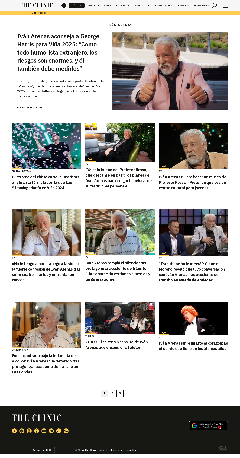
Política (94, 5)
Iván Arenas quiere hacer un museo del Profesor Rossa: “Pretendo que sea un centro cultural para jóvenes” (193, 182)
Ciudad (126, 5)
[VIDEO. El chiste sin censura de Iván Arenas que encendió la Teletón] (119, 318)
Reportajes (201, 5)
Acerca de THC (42, 450)
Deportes (183, 5)
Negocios (110, 5)
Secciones (225, 5)
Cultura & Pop (20, 350)
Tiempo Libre (163, 5)
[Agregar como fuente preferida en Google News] (208, 430)
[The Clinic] (36, 5)
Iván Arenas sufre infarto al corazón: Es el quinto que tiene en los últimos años (193, 346)
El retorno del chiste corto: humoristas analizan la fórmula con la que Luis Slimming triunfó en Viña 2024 (45, 182)
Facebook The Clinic (21, 430)
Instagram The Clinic (29, 430)
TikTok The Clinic (58, 430)
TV (86, 164)
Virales (89, 336)
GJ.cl (223, 449)
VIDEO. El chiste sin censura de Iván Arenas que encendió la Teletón (116, 344)
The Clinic (63, 5)
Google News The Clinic (66, 430)
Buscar (214, 5)
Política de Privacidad (41, 455)
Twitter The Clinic (14, 430)
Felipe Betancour (32, 107)
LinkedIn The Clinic (51, 430)
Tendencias (143, 5)
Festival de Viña (21, 171)
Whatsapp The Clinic (36, 430)
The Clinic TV (43, 430)
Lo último (76, 5)
